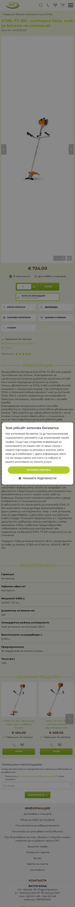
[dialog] (37, 453)
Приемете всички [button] (39, 469)
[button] (38, 478)
